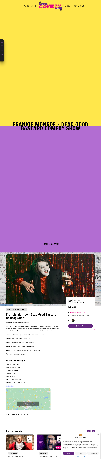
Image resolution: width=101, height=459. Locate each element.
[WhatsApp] (28, 415)
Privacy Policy (84, 456)
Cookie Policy (77, 456)
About (68, 6)
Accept (68, 453)
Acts (33, 6)
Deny (81, 453)
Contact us (78, 6)
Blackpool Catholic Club (77, 312)
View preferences (93, 453)
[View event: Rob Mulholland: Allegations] (50, 449)
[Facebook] (22, 415)
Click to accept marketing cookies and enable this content (28, 403)
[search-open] (2, 50)
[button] (98, 435)
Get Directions (10, 386)
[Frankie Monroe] (73, 320)
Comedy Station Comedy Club (48, 456)
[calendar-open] (2, 42)
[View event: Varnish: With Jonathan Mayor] (20, 449)
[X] (25, 415)
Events (25, 6)
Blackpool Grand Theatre (15, 456)
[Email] (30, 415)
